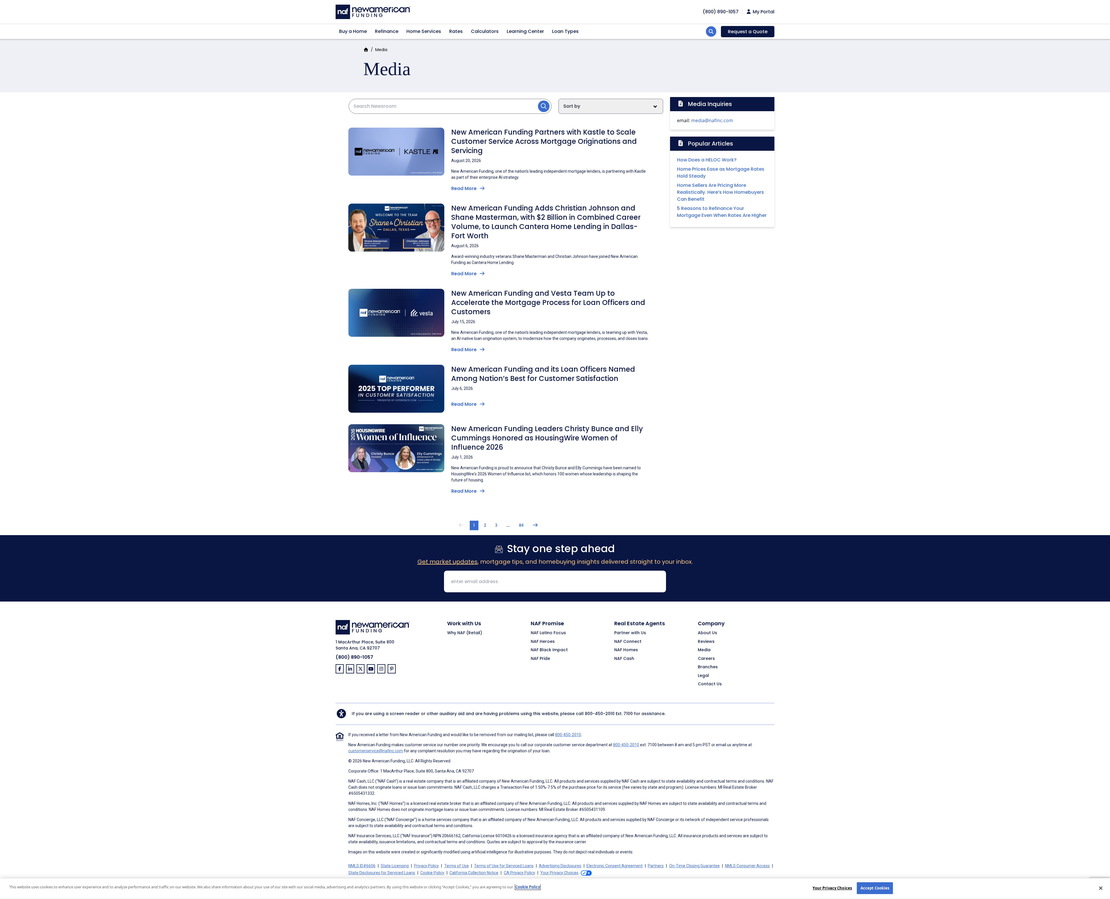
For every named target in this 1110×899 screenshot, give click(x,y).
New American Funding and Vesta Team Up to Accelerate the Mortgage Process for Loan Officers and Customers (548, 303)
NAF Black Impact (549, 650)
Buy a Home (353, 31)
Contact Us (710, 684)
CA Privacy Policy (519, 872)
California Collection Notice (473, 872)
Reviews (706, 641)
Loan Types (565, 31)
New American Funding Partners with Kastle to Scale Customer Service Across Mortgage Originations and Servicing (544, 141)
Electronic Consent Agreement (615, 865)
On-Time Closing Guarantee (694, 865)
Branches (708, 667)
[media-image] (396, 151)
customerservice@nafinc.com (375, 751)
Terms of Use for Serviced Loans (504, 865)
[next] (535, 525)
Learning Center (525, 31)
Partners (656, 865)
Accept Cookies (875, 888)
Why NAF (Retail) (464, 633)
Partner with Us (630, 633)
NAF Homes (626, 650)
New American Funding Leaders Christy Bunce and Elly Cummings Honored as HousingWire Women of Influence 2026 (547, 438)
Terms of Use (456, 865)
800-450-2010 (600, 713)
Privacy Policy (426, 865)
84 (521, 525)
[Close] (1100, 888)
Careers (706, 658)
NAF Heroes (543, 641)
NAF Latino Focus (548, 633)
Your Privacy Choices (832, 888)
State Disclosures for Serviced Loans (381, 872)
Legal (703, 675)
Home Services (423, 31)
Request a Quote (747, 31)
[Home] (373, 11)
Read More (464, 188)
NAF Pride (540, 658)
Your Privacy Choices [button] (559, 872)
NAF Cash (624, 658)
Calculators (485, 31)
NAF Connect (627, 641)
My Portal (763, 12)
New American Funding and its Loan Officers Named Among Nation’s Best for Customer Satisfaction (543, 373)
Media (704, 650)
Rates (456, 31)
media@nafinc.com (712, 120)
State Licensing (395, 865)
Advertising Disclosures (560, 865)
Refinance (386, 31)
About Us (707, 633)
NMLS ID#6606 (361, 865)
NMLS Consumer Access (747, 865)
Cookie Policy (432, 872)
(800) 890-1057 (354, 657)
